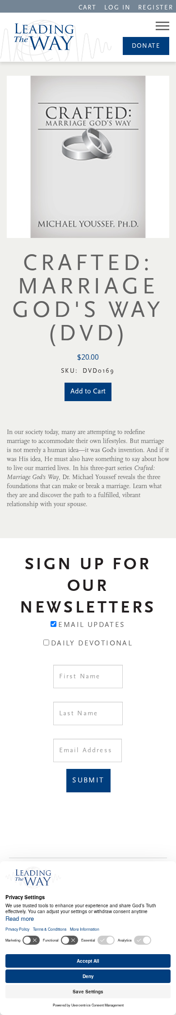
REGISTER (155, 8)
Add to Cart (88, 391)
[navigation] (87, 7)
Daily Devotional (92, 643)
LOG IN (117, 8)
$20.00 (88, 357)
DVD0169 (99, 371)
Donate (146, 46)
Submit (88, 780)
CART (88, 8)
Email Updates (91, 625)
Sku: (71, 371)
